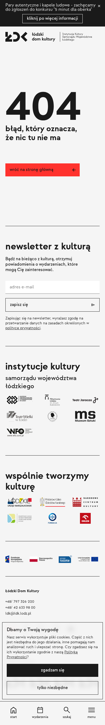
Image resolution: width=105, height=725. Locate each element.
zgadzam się (52, 670)
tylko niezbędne (52, 687)
